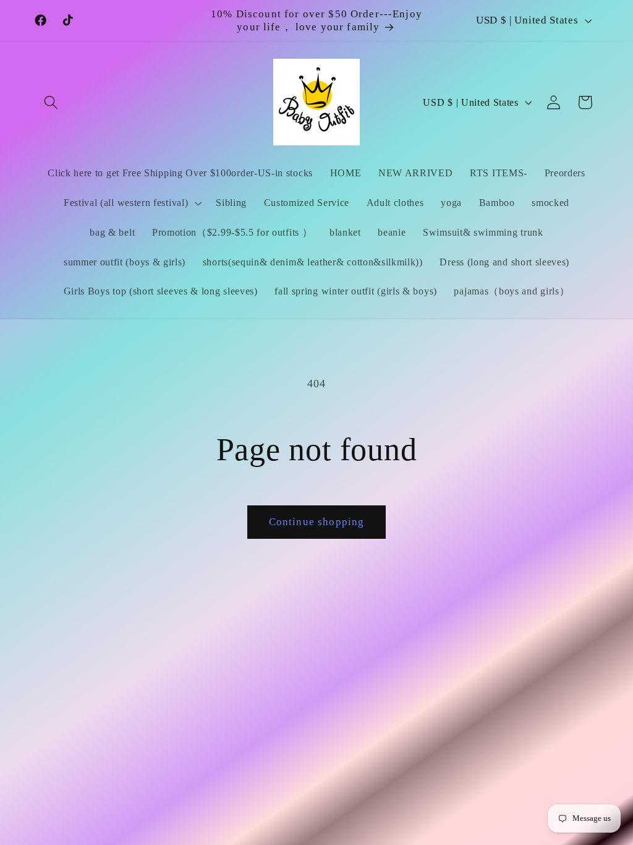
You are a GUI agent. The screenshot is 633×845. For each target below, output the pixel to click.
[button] (51, 102)
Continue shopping (317, 522)
